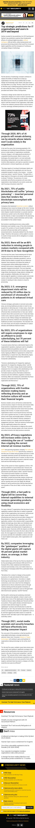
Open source (8, 801)
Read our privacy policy (12, 821)
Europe (23, 670)
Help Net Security (10, 22)
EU (18, 670)
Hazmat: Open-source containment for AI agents (13, 692)
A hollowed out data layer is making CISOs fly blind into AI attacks (17, 689)
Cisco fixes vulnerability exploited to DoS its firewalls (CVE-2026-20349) (15, 746)
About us (21, 821)
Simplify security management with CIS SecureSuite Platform (14, 721)
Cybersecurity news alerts (13, 788)
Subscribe (30, 807)
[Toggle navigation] (33, 8)
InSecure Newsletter (11, 783)
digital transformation (10, 670)
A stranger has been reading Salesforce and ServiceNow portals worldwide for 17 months (16, 757)
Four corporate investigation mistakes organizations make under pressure (13, 752)
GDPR (3, 449)
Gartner (29, 670)
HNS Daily (7, 773)
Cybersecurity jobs (10, 795)
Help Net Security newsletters (12, 2)
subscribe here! (22, 5)
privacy (4, 672)
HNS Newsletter (10, 778)
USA (15, 672)
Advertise (26, 821)
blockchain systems (22, 206)
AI (2, 670)
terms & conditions (24, 811)
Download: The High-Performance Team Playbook (16, 702)
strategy (10, 672)
